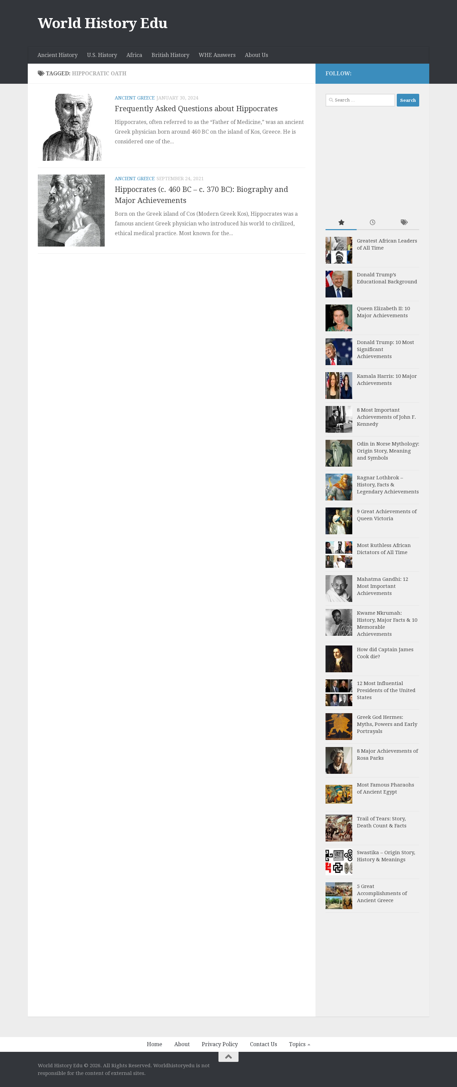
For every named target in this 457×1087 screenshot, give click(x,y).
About (182, 1044)
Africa (134, 55)
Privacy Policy (220, 1044)
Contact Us (263, 1044)
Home (154, 1044)
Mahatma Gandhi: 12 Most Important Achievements (382, 586)
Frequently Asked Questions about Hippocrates (196, 109)
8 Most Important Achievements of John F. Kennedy (386, 417)
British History (170, 55)
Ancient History (57, 55)
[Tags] (403, 223)
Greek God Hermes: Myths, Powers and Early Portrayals (387, 724)
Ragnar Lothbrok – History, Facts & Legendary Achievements (388, 485)
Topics (297, 1044)
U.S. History (102, 55)
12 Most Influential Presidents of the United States (386, 690)
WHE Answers (217, 55)
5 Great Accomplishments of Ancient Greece (382, 893)
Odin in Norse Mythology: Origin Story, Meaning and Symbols (388, 451)
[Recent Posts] (372, 223)
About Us (256, 55)
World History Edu (103, 23)
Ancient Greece (135, 97)
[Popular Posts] (341, 223)
